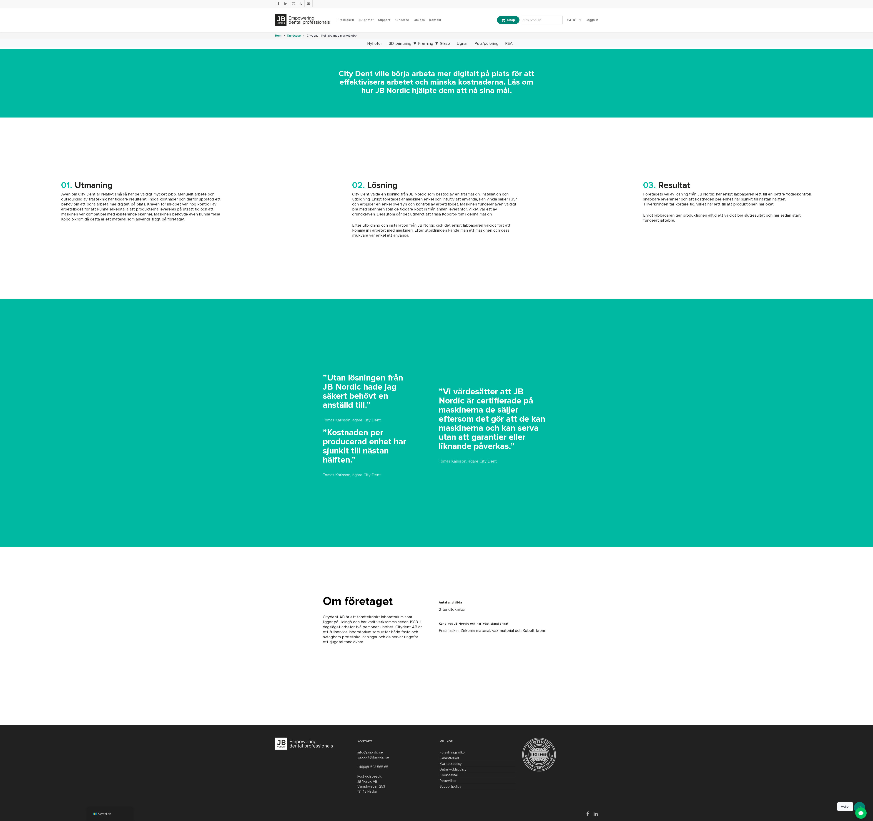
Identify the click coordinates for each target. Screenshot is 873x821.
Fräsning (425, 43)
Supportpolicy (450, 786)
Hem (278, 36)
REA (509, 43)
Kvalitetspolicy (451, 764)
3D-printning (400, 43)
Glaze (445, 43)
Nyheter (374, 43)
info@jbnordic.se (370, 752)
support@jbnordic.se (373, 757)
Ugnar (462, 43)
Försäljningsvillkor (453, 752)
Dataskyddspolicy (453, 769)
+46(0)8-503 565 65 (372, 767)
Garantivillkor (449, 758)
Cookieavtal (449, 775)
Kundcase (294, 36)
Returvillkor (448, 781)
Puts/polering (486, 43)
